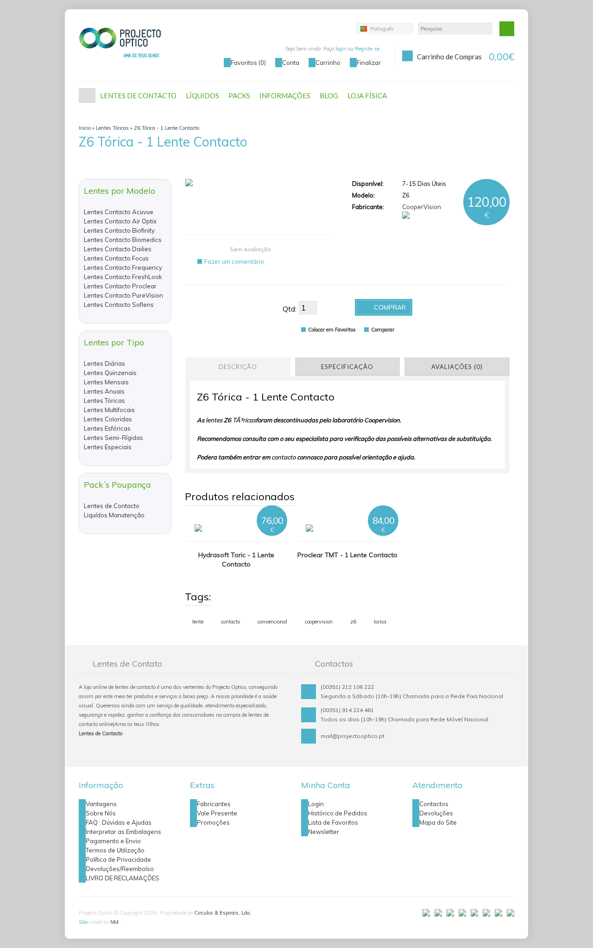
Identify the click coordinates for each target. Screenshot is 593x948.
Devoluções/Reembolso (120, 868)
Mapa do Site (438, 822)
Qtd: (289, 308)
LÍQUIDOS (202, 95)
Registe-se (367, 48)
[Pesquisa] (506, 28)
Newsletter (323, 831)
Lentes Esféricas (107, 428)
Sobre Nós (101, 813)
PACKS (239, 95)
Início (87, 95)
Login (316, 804)
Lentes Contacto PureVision (123, 295)
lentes (214, 420)
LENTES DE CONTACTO (138, 95)
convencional (272, 621)
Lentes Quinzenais (110, 372)
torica (380, 621)
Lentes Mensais (106, 382)
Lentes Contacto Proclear (120, 286)
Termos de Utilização (115, 850)
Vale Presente (217, 813)
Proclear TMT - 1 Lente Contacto (347, 555)
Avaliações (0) (457, 366)
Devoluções (436, 813)
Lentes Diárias (104, 363)
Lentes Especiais (108, 447)
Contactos (433, 804)
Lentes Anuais (104, 391)
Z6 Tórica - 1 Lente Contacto (166, 128)
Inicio (85, 128)
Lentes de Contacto (111, 505)
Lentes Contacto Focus (116, 258)
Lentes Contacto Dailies (117, 249)
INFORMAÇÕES (284, 95)
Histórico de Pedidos (337, 813)
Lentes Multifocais (109, 410)
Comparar (382, 329)
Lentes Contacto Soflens (119, 304)
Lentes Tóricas (112, 128)
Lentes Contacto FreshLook (123, 276)
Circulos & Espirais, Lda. (222, 913)
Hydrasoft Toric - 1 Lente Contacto (236, 559)
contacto (283, 457)
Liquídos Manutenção (114, 515)
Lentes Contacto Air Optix (120, 221)
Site (83, 922)
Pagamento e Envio (113, 841)
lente (197, 621)
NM (114, 922)
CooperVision (421, 206)
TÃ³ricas (244, 420)
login (341, 48)
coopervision (319, 621)
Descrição (238, 366)
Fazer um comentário (234, 261)
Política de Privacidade (118, 859)
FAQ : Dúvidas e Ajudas (118, 822)
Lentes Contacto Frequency (123, 267)
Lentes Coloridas (108, 419)
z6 (353, 621)
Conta (290, 62)
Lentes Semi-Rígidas (113, 437)
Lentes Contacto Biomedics (123, 239)
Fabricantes (214, 804)
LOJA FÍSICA (367, 95)
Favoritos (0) (248, 62)
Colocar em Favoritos (332, 329)
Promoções (213, 822)
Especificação (347, 366)
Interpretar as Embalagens (123, 831)
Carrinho (328, 62)
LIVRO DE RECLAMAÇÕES (122, 878)
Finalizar (369, 62)
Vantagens (101, 804)
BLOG (329, 95)
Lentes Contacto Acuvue (118, 212)
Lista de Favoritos (333, 822)
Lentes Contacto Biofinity (119, 230)
